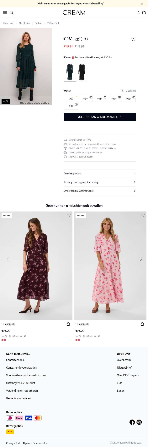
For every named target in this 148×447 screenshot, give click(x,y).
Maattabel (130, 91)
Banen (120, 390)
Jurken (38, 23)
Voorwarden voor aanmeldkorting (26, 375)
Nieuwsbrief (124, 367)
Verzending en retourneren (22, 390)
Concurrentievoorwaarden (21, 367)
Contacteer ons (15, 360)
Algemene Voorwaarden (35, 443)
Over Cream (124, 360)
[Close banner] (142, 4)
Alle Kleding (24, 23)
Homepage (8, 23)
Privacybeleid (13, 443)
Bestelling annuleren (18, 398)
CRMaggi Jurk (53, 23)
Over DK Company (128, 375)
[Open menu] (4, 12)
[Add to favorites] (133, 39)
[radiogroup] (100, 102)
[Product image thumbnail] (21, 103)
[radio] (71, 98)
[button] (100, 173)
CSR (119, 383)
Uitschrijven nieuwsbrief (20, 383)
